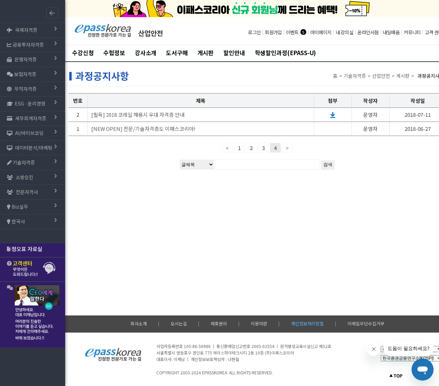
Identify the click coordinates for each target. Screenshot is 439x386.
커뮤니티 (412, 32)
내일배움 (391, 32)
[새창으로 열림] (332, 114)
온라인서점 (367, 32)
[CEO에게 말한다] (32, 315)
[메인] (103, 36)
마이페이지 (320, 32)
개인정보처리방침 (307, 323)
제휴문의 (219, 323)
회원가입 (273, 32)
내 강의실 (344, 32)
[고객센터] (32, 269)
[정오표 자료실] (32, 250)
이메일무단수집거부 (365, 323)
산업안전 (150, 33)
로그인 (254, 32)
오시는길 (178, 323)
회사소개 (138, 323)
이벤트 (292, 32)
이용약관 (259, 323)
